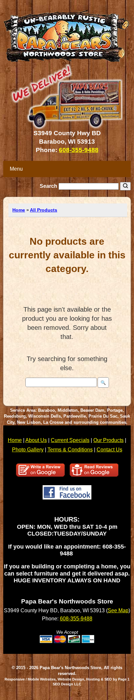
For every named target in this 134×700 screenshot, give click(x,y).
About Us (36, 440)
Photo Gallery (28, 449)
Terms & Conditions (70, 449)
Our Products (108, 440)
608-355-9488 (79, 150)
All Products (43, 210)
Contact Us (109, 449)
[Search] (125, 186)
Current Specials (70, 440)
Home (18, 210)
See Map (118, 610)
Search (49, 186)
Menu (16, 169)
